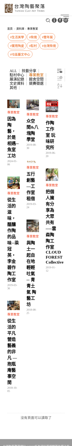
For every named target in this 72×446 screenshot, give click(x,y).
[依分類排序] (59, 72)
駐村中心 (17, 75)
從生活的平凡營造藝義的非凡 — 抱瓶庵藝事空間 (12, 352)
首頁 (10, 28)
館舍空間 (36, 79)
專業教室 (36, 75)
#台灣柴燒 (49, 45)
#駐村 (33, 45)
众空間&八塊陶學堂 (32, 130)
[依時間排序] (59, 79)
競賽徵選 (36, 84)
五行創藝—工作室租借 (30, 186)
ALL (13, 71)
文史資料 (17, 84)
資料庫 (20, 28)
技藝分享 (29, 71)
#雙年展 (47, 37)
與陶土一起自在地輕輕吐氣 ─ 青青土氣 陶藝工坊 (31, 273)
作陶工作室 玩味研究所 (50, 135)
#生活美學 (17, 37)
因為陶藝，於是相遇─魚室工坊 (13, 137)
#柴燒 (33, 37)
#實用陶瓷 (17, 45)
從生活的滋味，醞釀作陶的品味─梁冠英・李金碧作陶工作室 (13, 239)
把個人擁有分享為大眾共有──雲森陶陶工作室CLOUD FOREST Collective (52, 227)
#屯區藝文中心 (20, 54)
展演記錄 (17, 79)
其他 (13, 88)
